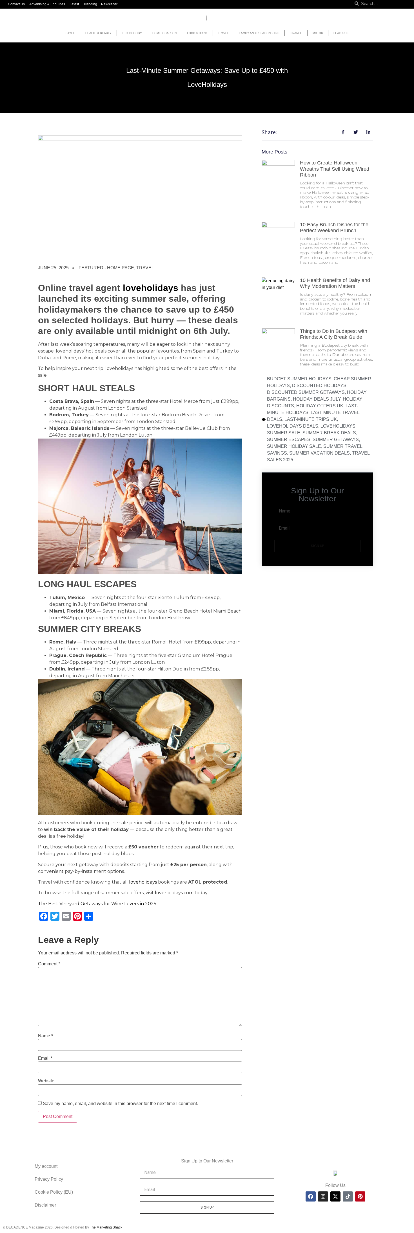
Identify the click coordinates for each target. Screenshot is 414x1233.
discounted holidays (319, 385)
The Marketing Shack (106, 1227)
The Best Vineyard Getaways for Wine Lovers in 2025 (97, 903)
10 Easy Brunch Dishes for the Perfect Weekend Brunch (334, 228)
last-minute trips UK (310, 419)
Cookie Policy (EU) (54, 1192)
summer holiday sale (294, 446)
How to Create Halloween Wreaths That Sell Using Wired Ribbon (334, 169)
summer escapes (288, 439)
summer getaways (336, 439)
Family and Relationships (259, 33)
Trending (90, 4)
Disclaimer (45, 1205)
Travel (223, 33)
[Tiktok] (348, 1196)
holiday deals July (316, 399)
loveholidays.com (174, 892)
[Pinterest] (360, 1196)
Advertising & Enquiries (47, 4)
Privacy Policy (49, 1179)
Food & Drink (197, 33)
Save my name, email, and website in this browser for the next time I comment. (120, 1103)
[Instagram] (323, 1196)
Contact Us (16, 4)
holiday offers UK (319, 405)
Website (46, 1081)
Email (45, 1058)
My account (46, 1166)
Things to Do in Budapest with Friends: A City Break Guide (333, 334)
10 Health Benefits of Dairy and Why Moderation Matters (335, 283)
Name (45, 1036)
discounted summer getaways (306, 392)
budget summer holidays (299, 378)
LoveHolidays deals (292, 426)
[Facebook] (311, 1196)
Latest (74, 4)
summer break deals (329, 432)
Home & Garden (164, 33)
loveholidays (150, 288)
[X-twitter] (335, 1196)
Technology (132, 33)
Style (70, 33)
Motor (318, 33)
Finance (296, 33)
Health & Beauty (98, 33)
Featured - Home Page (106, 267)
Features (340, 33)
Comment (49, 964)
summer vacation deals (319, 453)
